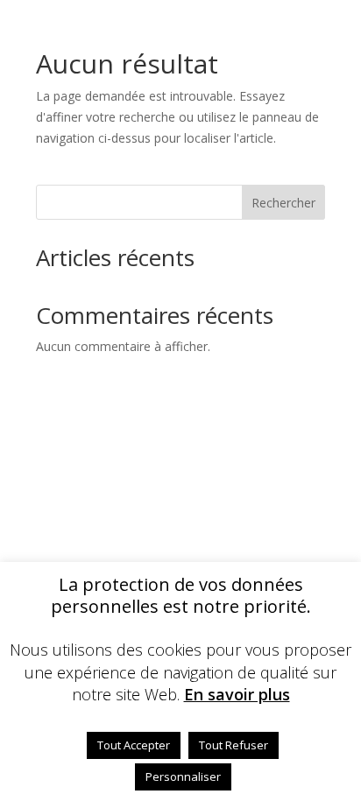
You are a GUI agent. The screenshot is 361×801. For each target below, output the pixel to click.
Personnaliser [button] (183, 776)
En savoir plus (237, 695)
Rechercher (283, 202)
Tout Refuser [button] (233, 745)
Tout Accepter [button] (133, 745)
